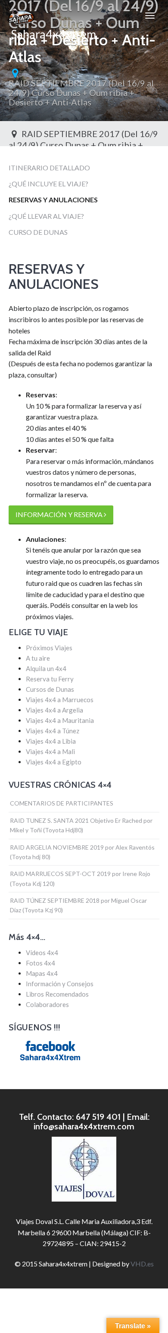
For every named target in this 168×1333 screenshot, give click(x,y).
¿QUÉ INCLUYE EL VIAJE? (48, 183)
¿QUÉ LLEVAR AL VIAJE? (46, 216)
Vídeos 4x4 (42, 952)
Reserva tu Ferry (50, 679)
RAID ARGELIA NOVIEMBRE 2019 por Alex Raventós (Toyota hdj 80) (82, 852)
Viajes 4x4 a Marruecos (59, 699)
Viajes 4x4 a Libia (51, 741)
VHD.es (142, 1263)
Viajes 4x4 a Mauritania (60, 720)
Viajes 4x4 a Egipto (53, 762)
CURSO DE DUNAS (38, 232)
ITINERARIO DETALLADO (49, 167)
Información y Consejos (59, 984)
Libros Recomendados (57, 994)
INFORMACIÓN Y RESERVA (60, 514)
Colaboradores (47, 1004)
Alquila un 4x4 (46, 668)
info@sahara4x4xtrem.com (84, 1126)
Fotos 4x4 (40, 963)
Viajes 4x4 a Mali (50, 751)
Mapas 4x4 (42, 973)
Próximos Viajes (49, 648)
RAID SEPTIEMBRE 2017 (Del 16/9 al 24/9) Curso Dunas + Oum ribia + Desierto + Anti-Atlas (81, 92)
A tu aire (38, 658)
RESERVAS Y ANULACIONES (53, 199)
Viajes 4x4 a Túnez (52, 731)
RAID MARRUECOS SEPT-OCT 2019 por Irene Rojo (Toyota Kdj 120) (80, 878)
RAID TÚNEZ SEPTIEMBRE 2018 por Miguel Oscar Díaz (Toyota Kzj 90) (78, 905)
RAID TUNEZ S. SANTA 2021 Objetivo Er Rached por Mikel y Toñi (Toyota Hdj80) (81, 825)
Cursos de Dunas (50, 689)
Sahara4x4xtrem (52, 29)
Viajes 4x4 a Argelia (54, 710)
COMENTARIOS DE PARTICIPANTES (61, 803)
